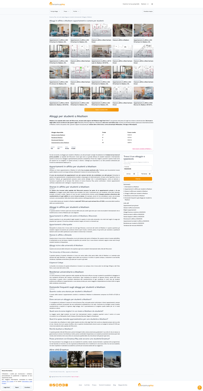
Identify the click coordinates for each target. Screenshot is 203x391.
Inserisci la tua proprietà (131, 4)
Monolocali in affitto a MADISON (133, 219)
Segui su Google (75, 376)
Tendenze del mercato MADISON (133, 225)
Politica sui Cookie (7, 381)
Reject (17, 387)
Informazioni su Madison (132, 187)
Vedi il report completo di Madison (142, 148)
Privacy (94, 385)
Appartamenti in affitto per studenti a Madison (138, 189)
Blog (114, 385)
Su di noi (87, 385)
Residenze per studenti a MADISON (134, 223)
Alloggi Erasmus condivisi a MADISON (134, 212)
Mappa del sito (122, 385)
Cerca (138, 179)
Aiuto (80, 385)
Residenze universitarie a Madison (135, 195)
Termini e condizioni (105, 385)
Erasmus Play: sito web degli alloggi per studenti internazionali (65, 17)
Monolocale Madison (57, 140)
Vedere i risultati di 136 (101, 109)
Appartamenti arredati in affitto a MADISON (136, 221)
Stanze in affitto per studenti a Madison (136, 191)
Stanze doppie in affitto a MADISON (134, 216)
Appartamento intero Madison (60, 142)
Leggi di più (7, 387)
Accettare (27, 387)
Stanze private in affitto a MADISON (134, 214)
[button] (59, 30)
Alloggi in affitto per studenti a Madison (136, 193)
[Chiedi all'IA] (199, 387)
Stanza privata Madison (58, 135)
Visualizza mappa (148, 11)
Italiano (143, 4)
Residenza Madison (57, 137)
